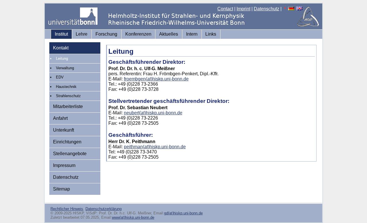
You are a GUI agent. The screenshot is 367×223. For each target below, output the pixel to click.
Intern (192, 34)
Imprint (243, 8)
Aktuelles (168, 34)
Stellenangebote (70, 153)
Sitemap (61, 189)
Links (210, 34)
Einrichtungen (67, 141)
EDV (60, 77)
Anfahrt (60, 118)
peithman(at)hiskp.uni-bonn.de (155, 146)
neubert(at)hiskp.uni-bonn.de (153, 112)
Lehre (81, 34)
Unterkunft (63, 130)
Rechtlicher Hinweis (66, 209)
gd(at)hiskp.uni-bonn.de (183, 213)
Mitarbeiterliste (68, 106)
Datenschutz (266, 8)
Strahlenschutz (68, 96)
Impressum (64, 165)
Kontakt (61, 47)
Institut (61, 34)
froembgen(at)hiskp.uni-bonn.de (156, 78)
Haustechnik (66, 86)
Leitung (62, 58)
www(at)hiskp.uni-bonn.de (133, 217)
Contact (225, 8)
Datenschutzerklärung (103, 209)
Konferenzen (138, 34)
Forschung (106, 34)
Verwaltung (65, 68)
